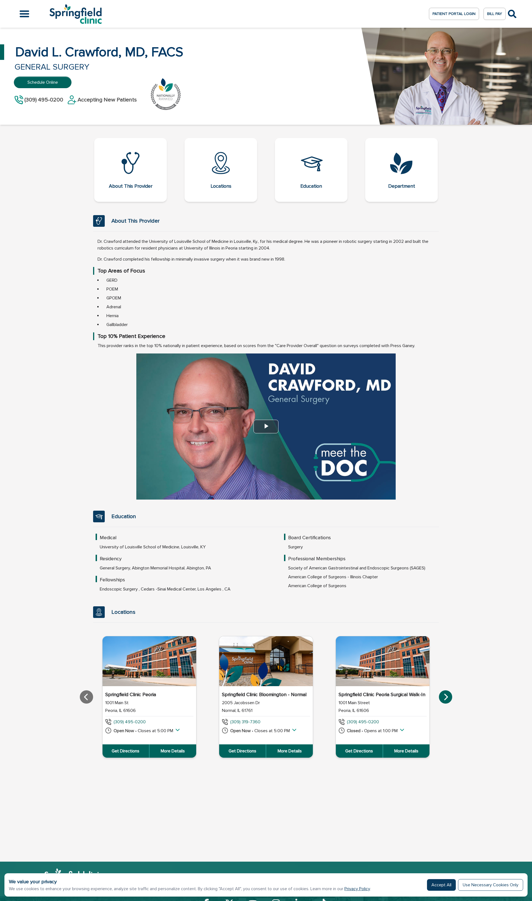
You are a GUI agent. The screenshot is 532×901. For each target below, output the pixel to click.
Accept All (441, 885)
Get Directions (125, 751)
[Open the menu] (24, 14)
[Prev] (86, 697)
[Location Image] (149, 661)
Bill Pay (494, 13)
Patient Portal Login (454, 13)
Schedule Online (42, 82)
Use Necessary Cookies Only (490, 885)
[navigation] (266, 170)
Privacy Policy (357, 889)
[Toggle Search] (512, 14)
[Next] (445, 697)
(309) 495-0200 (130, 722)
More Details (173, 751)
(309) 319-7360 (245, 722)
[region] (266, 697)
